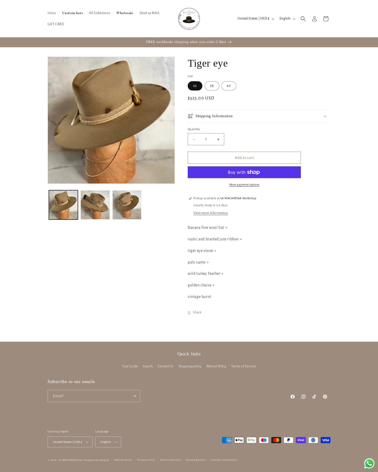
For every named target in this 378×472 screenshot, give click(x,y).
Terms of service (170, 459)
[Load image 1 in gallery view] (63, 204)
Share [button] (197, 312)
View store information (210, 213)
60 (229, 86)
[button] (303, 18)
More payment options (244, 184)
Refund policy (123, 459)
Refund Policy (216, 366)
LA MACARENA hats (70, 460)
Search (148, 366)
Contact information (224, 459)
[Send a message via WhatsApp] (369, 463)
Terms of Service (243, 366)
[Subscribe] (134, 396)
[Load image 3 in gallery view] (126, 204)
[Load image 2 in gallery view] (95, 204)
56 (195, 86)
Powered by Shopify (97, 460)
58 (212, 86)
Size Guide (130, 366)
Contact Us (166, 366)
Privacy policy (146, 459)
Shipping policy (190, 366)
